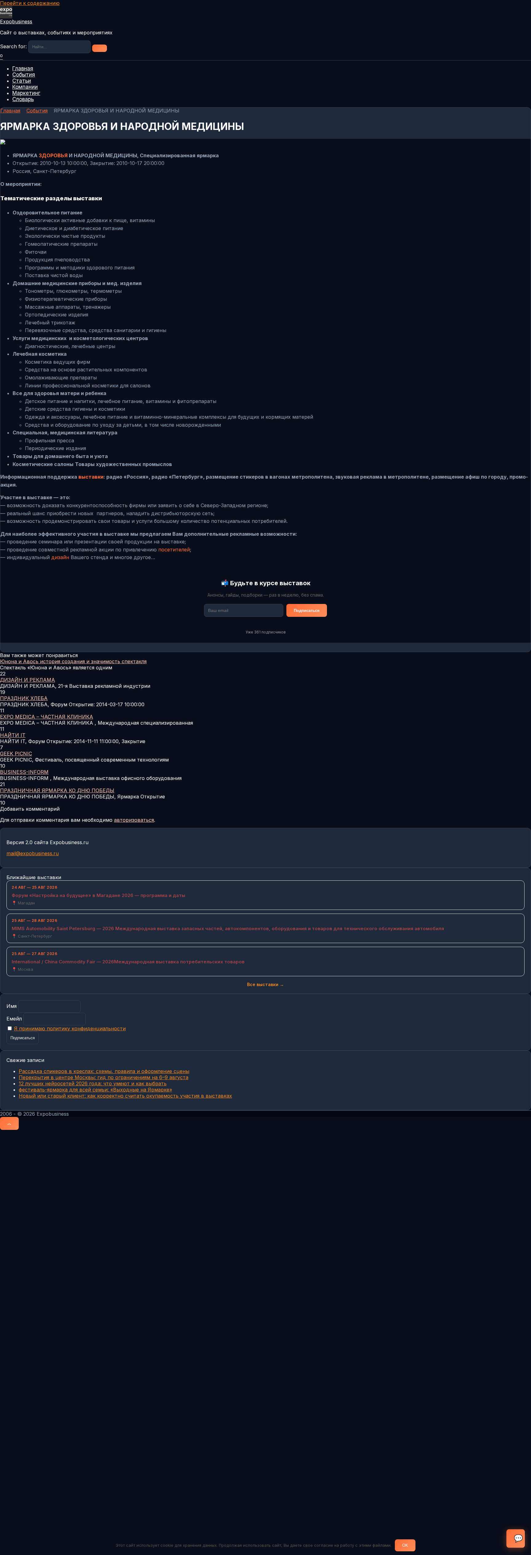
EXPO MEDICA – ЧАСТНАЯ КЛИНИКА (46, 717)
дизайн (60, 557)
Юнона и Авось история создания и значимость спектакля (73, 661)
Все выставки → (265, 984)
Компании (25, 87)
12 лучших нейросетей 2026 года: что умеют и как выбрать (93, 1083)
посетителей (174, 549)
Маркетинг (26, 93)
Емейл (14, 1019)
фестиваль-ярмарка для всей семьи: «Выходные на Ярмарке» (95, 1090)
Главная (22, 68)
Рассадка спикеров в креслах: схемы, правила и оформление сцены (104, 1071)
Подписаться (307, 610)
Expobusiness (16, 21)
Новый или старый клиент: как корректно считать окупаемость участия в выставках (125, 1096)
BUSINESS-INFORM (24, 772)
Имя (11, 1006)
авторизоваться (134, 820)
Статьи (21, 81)
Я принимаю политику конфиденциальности (70, 1028)
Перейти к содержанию (30, 3)
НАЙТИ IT (13, 735)
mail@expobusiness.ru (32, 853)
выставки (91, 477)
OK (405, 1545)
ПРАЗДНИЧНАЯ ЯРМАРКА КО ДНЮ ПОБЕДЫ (57, 790)
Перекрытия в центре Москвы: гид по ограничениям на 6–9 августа (103, 1077)
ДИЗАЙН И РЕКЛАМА (27, 680)
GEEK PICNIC (16, 753)
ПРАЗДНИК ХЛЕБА (24, 698)
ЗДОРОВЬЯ (53, 155)
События (23, 75)
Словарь (23, 99)
